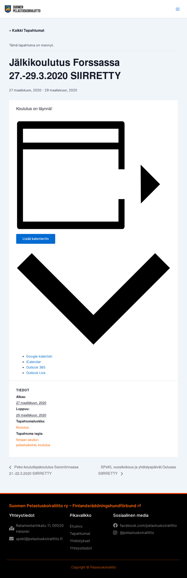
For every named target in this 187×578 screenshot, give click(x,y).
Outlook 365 (35, 367)
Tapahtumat (80, 533)
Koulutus (22, 427)
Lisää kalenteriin (36, 239)
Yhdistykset (80, 540)
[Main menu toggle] (177, 9)
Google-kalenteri (39, 356)
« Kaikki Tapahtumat (26, 30)
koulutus (44, 445)
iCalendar (33, 362)
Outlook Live (35, 373)
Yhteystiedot (81, 548)
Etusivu (76, 526)
